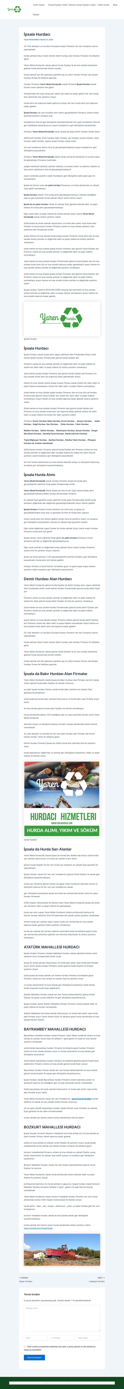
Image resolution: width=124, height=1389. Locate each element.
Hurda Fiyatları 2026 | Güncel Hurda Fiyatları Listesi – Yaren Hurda (78, 5)
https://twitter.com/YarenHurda (38, 1228)
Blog (115, 5)
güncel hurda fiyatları (82, 1099)
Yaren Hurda (38, 5)
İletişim (36, 14)
